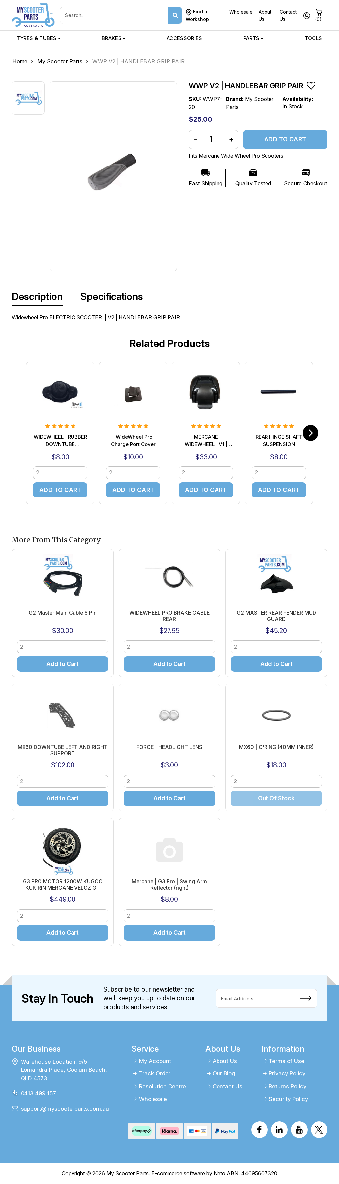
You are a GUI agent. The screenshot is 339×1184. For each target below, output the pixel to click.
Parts (251, 38)
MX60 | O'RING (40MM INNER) (276, 747)
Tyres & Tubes (37, 38)
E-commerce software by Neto (188, 1173)
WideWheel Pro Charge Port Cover (133, 441)
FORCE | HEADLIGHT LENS (169, 747)
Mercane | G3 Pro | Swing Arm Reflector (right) (169, 884)
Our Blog (224, 1073)
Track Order (154, 1073)
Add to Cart (285, 139)
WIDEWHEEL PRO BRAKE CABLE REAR (169, 616)
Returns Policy (287, 1086)
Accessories (184, 38)
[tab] (37, 296)
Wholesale (241, 12)
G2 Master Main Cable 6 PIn (63, 613)
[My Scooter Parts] (33, 15)
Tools (313, 38)
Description (37, 296)
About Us (225, 1061)
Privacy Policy (287, 1073)
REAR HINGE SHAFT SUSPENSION (279, 441)
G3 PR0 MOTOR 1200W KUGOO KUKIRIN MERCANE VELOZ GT (63, 884)
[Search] (175, 15)
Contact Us (227, 1086)
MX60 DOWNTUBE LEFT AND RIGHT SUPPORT (63, 750)
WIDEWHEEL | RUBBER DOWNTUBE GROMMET (60, 441)
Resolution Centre (162, 1086)
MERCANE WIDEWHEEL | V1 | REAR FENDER (206, 441)
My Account (155, 1061)
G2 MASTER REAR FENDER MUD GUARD (276, 616)
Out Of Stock (276, 798)
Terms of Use (286, 1061)
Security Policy (288, 1099)
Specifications (111, 296)
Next (310, 433)
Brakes (111, 38)
